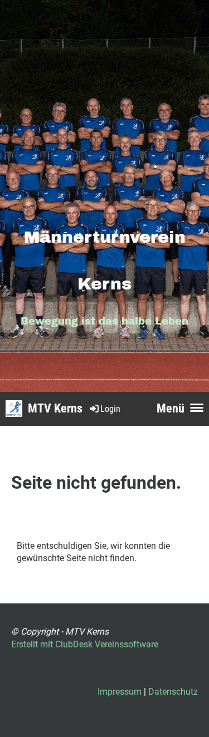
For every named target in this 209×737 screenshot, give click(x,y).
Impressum (120, 691)
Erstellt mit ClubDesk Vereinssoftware (84, 644)
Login (110, 409)
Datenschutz (173, 691)
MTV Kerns (55, 408)
